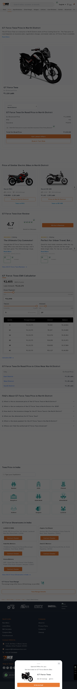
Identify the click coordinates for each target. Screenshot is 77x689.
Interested (38, 685)
